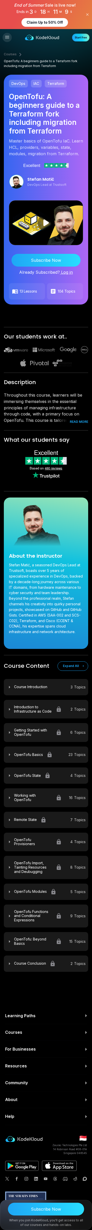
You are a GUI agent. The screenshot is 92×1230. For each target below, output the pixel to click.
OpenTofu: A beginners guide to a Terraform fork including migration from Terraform (40, 63)
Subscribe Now (46, 260)
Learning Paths (20, 1015)
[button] (7, 37)
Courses (10, 54)
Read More (79, 422)
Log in (66, 272)
